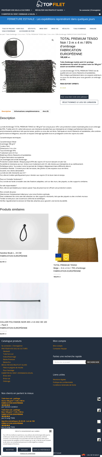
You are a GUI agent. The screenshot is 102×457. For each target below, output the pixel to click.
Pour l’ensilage (8, 370)
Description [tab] (6, 111)
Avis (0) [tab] (46, 111)
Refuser (24, 450)
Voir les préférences (41, 450)
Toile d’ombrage (79, 29)
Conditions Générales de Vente (64, 385)
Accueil (2, 34)
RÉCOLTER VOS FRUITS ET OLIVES (49, 10)
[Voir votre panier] (99, 14)
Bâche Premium (9, 359)
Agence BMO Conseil (54, 453)
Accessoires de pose (26, 31)
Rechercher (93, 362)
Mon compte (57, 346)
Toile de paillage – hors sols (13, 29)
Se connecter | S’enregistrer (90, 10)
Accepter (10, 450)
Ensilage (93, 29)
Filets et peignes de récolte (13, 367)
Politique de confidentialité (27, 453)
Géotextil (32, 29)
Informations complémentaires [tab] (26, 111)
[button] (50, 431)
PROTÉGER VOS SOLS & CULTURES (15, 10)
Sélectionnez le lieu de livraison (79, 102)
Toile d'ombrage (11, 34)
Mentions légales (59, 379)
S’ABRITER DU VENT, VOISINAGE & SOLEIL (18, 14)
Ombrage (6, 381)
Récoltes (65, 29)
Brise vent (44, 29)
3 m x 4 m (21, 34)
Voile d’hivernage (8, 31)
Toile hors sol (8, 354)
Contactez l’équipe (60, 349)
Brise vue (54, 29)
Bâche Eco (7, 362)
